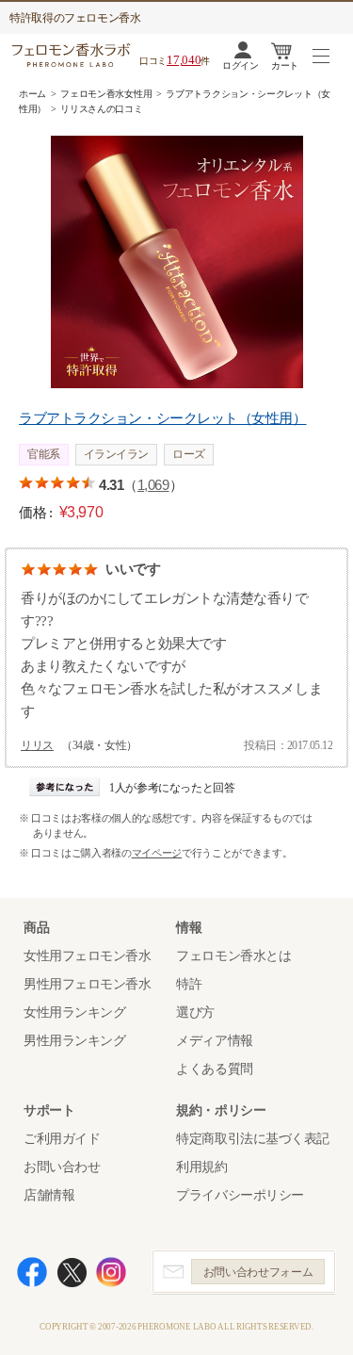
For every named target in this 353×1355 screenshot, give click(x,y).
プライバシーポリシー (240, 1195)
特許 (188, 984)
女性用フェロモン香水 (88, 956)
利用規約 (201, 1167)
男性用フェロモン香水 (88, 984)
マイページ (157, 852)
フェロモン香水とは (233, 956)
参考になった (64, 786)
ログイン (240, 65)
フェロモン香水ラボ (74, 55)
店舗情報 (49, 1195)
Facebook (32, 1272)
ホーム (32, 94)
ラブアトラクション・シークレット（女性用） (163, 418)
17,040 (184, 60)
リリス (37, 745)
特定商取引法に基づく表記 (252, 1139)
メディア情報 (214, 1041)
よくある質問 (214, 1069)
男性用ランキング (74, 1041)
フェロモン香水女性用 (106, 94)
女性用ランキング (74, 1012)
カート (284, 65)
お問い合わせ (62, 1167)
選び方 (195, 1012)
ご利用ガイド (62, 1139)
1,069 (153, 485)
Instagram (111, 1272)
